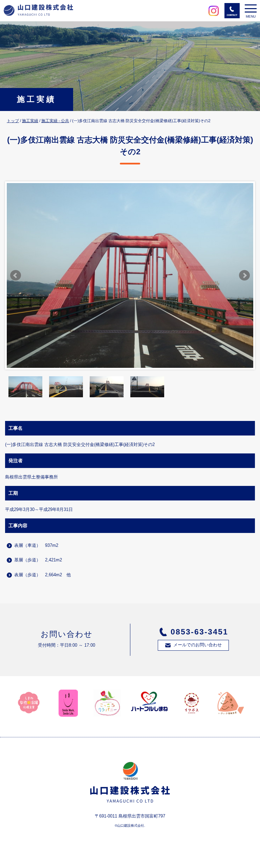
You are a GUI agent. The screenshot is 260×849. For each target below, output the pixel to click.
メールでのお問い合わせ (197, 644)
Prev (15, 275)
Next (244, 275)
